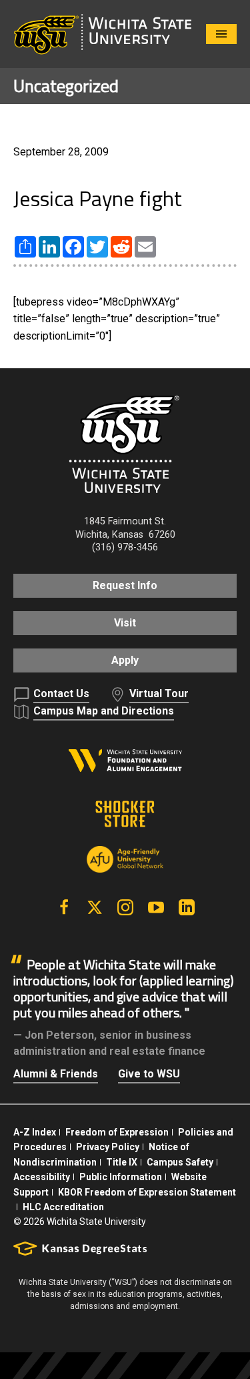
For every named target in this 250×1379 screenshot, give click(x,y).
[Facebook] (64, 907)
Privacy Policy (107, 1146)
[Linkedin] (187, 907)
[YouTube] (156, 907)
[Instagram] (125, 907)
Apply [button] (125, 660)
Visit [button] (125, 622)
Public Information (120, 1177)
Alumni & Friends (55, 1073)
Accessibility (41, 1177)
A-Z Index (34, 1132)
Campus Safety (180, 1162)
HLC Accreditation (63, 1207)
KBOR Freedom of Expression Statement (147, 1192)
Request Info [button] (125, 585)
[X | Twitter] (95, 907)
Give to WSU (149, 1073)
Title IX (121, 1162)
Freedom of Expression (117, 1132)
